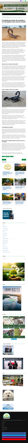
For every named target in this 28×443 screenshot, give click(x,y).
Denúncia (4, 231)
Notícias (4, 245)
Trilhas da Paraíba (5, 250)
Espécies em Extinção (5, 238)
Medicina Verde (5, 243)
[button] (8, 321)
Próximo (23, 159)
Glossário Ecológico (4, 427)
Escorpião (8, 156)
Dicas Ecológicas (5, 233)
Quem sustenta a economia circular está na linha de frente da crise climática (19, 202)
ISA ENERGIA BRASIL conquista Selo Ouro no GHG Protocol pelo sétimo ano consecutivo (7, 173)
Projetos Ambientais (5, 248)
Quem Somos (3, 422)
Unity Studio (23, 420)
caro (3, 156)
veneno (12, 156)
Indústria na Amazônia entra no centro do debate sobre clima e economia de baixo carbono (20, 173)
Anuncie (3, 425)
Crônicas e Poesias (5, 228)
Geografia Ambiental (5, 241)
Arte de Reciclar (5, 226)
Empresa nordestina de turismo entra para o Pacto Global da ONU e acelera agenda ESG (7, 188)
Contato (3, 430)
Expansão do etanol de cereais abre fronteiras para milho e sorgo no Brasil (7, 202)
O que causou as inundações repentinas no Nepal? (20, 187)
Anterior (4, 159)
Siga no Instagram (14, 339)
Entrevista (4, 236)
